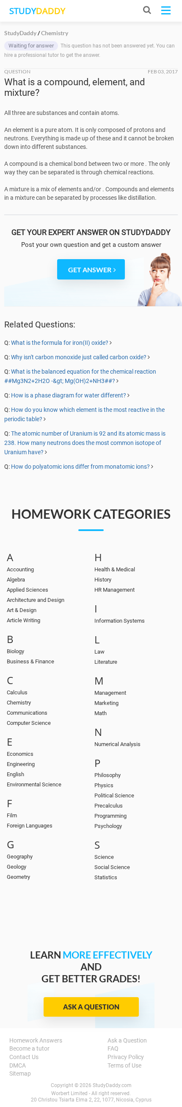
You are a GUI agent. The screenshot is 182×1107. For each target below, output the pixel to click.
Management (110, 693)
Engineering (21, 764)
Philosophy (107, 775)
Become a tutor (29, 1048)
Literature (105, 662)
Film (12, 815)
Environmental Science (34, 784)
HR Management (114, 590)
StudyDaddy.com (112, 1085)
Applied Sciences (27, 590)
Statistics (105, 877)
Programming (110, 816)
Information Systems (119, 621)
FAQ (113, 1048)
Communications (27, 713)
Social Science (112, 867)
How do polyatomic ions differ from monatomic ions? (80, 466)
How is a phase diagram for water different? (68, 395)
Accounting (20, 569)
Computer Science (29, 723)
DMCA (17, 1065)
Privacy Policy (126, 1057)
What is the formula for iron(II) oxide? (59, 342)
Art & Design (21, 610)
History (102, 579)
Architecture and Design (35, 600)
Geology (16, 867)
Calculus (17, 692)
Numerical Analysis (117, 744)
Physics (103, 785)
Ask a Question (91, 1007)
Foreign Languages (29, 825)
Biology (15, 651)
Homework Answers (35, 1040)
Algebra (16, 579)
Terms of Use (124, 1065)
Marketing (106, 703)
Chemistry (19, 702)
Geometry (18, 877)
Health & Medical (114, 569)
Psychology (108, 826)
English (15, 774)
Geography (20, 856)
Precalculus (108, 805)
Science (104, 857)
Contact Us (24, 1057)
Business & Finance (30, 661)
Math (100, 713)
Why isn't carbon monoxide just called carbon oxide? (78, 357)
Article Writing (23, 620)
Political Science (114, 795)
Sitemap (20, 1073)
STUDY (37, 11)
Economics (20, 754)
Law (99, 652)
